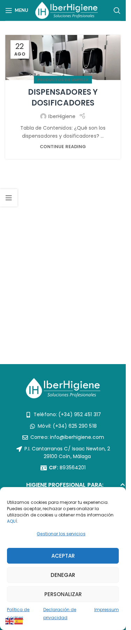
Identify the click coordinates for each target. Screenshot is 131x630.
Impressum (106, 610)
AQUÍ (12, 521)
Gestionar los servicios (61, 534)
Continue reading (63, 147)
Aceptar (63, 555)
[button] (63, 486)
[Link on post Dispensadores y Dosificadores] (63, 57)
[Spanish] (18, 620)
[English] (9, 620)
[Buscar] (117, 10)
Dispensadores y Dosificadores (63, 97)
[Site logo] (66, 9)
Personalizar (63, 594)
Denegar (63, 575)
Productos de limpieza (62, 79)
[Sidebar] (8, 198)
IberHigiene (61, 116)
